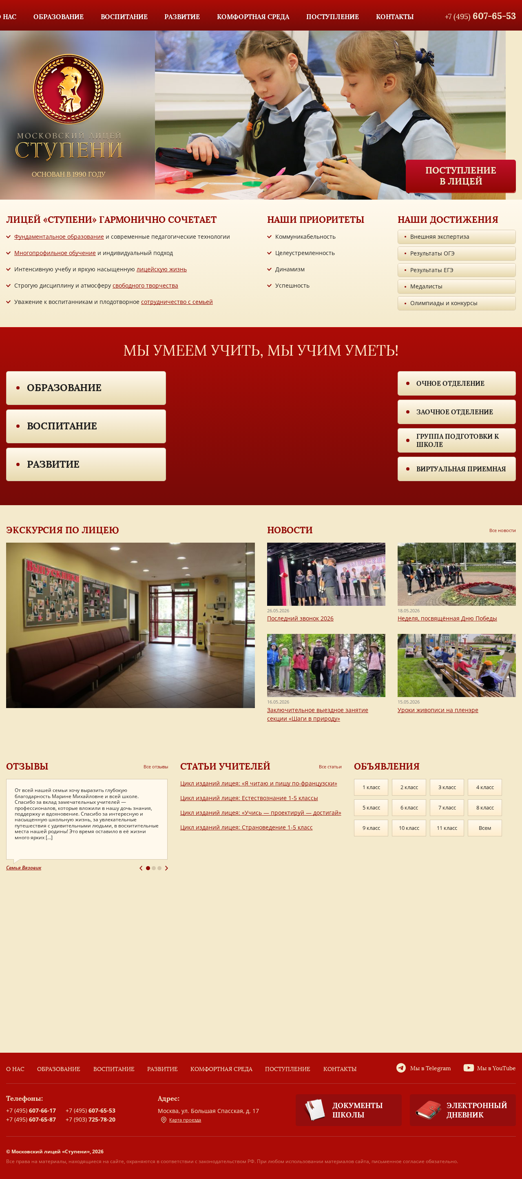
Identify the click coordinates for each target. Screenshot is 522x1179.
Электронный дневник (477, 1110)
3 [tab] (159, 868)
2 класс (409, 787)
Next (166, 868)
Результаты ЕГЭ (431, 270)
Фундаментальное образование (59, 236)
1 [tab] (148, 868)
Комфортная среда (221, 1069)
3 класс (447, 787)
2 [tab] (154, 868)
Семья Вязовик (23, 867)
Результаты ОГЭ (432, 253)
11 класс (447, 827)
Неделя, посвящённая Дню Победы (447, 618)
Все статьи (330, 766)
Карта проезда (185, 1120)
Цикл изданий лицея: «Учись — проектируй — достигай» (260, 812)
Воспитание (62, 426)
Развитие (53, 464)
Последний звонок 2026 (300, 618)
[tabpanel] (87, 825)
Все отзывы (156, 766)
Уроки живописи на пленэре (438, 710)
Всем (485, 827)
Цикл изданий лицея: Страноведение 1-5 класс (246, 827)
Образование (64, 387)
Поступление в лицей (460, 176)
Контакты (340, 1069)
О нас (15, 1069)
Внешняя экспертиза (439, 236)
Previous (140, 868)
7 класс (447, 807)
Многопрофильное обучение (55, 253)
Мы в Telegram (430, 1068)
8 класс (485, 807)
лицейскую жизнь (162, 269)
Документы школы (357, 1110)
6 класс (409, 807)
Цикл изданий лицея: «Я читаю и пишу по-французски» (258, 783)
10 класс (409, 827)
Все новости (502, 530)
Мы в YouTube (496, 1068)
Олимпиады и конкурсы (444, 303)
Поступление (287, 1069)
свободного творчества (145, 285)
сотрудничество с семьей (177, 302)
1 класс (371, 787)
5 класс (371, 807)
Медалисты (426, 286)
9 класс (371, 827)
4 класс (485, 787)
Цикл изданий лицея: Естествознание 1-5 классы (249, 798)
